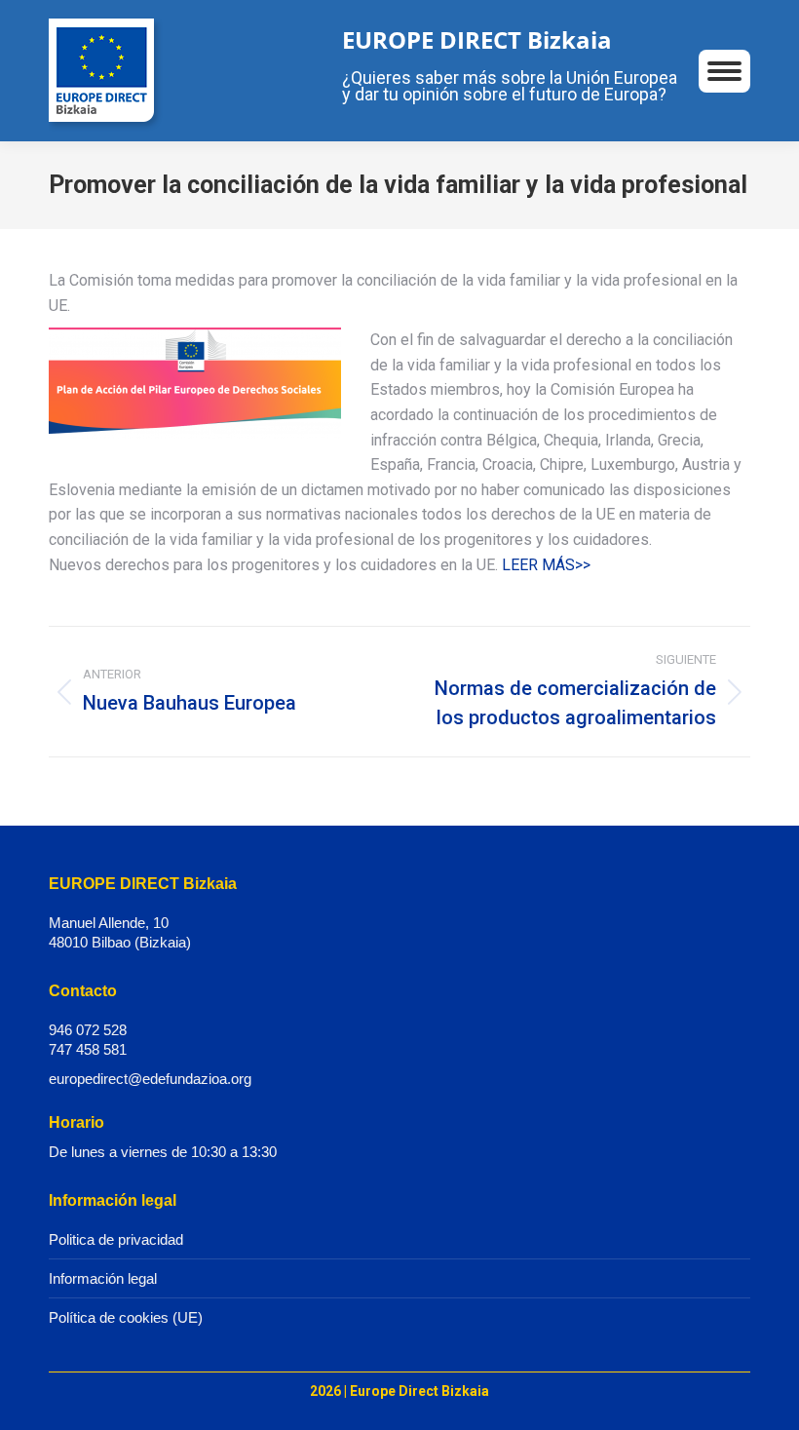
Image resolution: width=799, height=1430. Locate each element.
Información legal (103, 1278)
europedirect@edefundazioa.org (150, 1078)
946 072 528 (88, 1030)
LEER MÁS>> (546, 565)
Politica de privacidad (116, 1239)
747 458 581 (88, 1049)
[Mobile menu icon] (724, 71)
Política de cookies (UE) (126, 1317)
